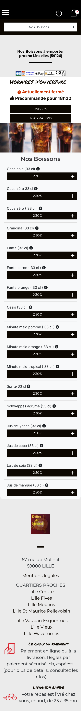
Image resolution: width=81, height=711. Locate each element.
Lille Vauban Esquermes (41, 620)
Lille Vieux (41, 627)
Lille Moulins (41, 604)
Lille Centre (41, 591)
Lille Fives (41, 598)
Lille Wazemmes (41, 633)
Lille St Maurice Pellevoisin (41, 611)
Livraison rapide (48, 687)
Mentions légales (40, 575)
